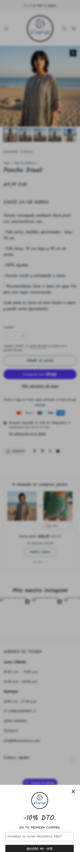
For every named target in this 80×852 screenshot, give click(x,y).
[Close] (73, 791)
